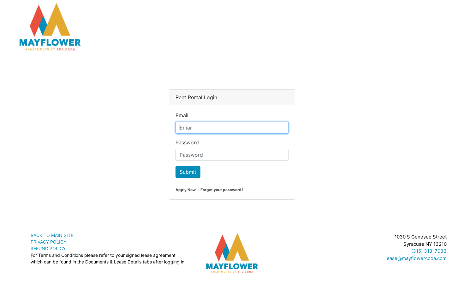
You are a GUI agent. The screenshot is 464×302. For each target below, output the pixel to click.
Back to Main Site (52, 235)
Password (187, 142)
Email (181, 115)
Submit (188, 172)
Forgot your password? (222, 189)
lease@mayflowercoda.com (416, 258)
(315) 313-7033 (429, 251)
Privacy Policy (48, 242)
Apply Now (185, 189)
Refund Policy (48, 248)
